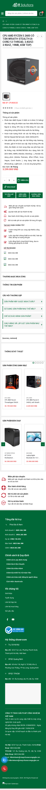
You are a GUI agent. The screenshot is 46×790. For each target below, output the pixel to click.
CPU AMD (7, 398)
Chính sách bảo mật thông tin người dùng (21, 579)
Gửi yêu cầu (9, 613)
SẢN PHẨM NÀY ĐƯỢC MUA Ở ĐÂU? (19, 302)
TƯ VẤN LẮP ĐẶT (9, 195)
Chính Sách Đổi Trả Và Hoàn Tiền (18, 575)
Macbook (7, 453)
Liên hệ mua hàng (11, 609)
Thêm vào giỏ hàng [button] (17, 373)
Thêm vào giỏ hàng (24, 181)
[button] (33, 362)
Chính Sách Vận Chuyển (15, 566)
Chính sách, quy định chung (16, 562)
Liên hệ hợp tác (11, 604)
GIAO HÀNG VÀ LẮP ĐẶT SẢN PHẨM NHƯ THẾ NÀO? (21, 324)
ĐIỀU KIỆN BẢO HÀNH (23, 195)
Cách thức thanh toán (14, 584)
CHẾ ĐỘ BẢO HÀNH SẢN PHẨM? (17, 316)
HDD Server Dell (31, 453)
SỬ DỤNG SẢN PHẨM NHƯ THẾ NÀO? (20, 309)
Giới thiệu (8, 595)
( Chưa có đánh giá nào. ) (23, 108)
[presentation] (3, 445)
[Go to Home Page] (3, 21)
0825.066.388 (21, 532)
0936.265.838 (21, 537)
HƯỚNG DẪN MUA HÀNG (36, 195)
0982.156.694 (15, 541)
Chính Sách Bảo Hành (14, 570)
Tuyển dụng (9, 600)
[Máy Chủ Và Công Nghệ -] (23, 5)
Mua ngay (11, 187)
